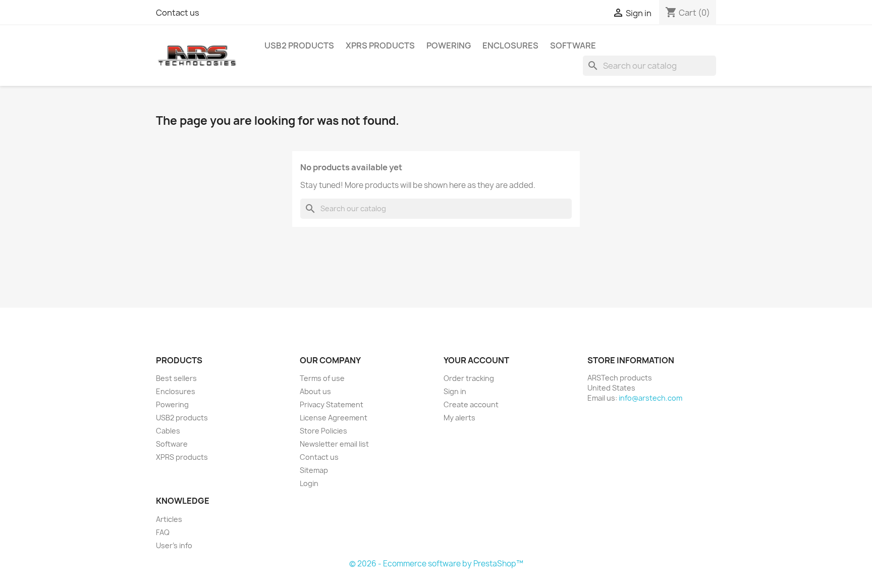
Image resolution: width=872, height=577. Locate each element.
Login (309, 483)
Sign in (455, 391)
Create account (471, 404)
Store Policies (323, 431)
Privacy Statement (331, 404)
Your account (476, 360)
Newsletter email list (334, 444)
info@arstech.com (650, 398)
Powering (448, 45)
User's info (174, 545)
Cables (168, 431)
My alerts (459, 417)
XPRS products (380, 45)
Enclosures (510, 45)
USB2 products (299, 45)
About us (315, 391)
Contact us (177, 12)
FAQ (163, 532)
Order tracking (469, 378)
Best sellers (176, 378)
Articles (169, 519)
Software (573, 45)
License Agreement (333, 417)
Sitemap (314, 470)
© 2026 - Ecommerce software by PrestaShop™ (436, 563)
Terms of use (322, 378)
